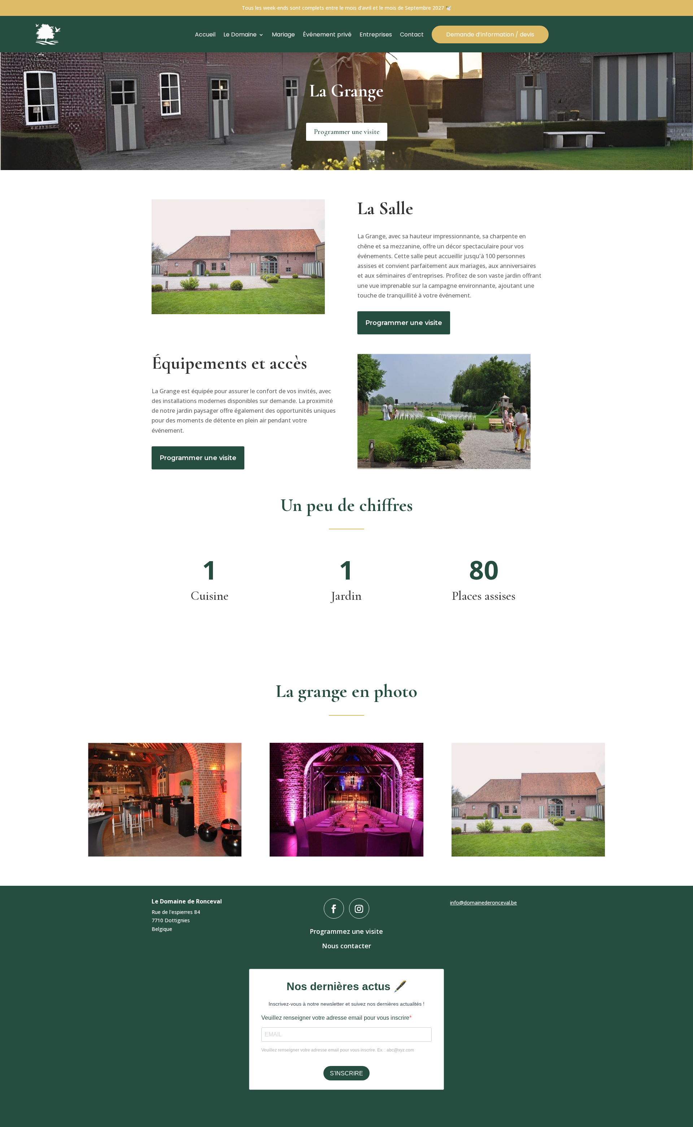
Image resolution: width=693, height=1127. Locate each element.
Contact (412, 34)
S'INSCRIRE (346, 1073)
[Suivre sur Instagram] (359, 908)
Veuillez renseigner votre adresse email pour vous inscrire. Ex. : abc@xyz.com (337, 1050)
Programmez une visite (346, 931)
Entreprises (375, 34)
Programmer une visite (346, 131)
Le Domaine (240, 34)
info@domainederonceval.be (483, 902)
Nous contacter (346, 945)
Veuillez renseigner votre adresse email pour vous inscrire (335, 1018)
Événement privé (327, 34)
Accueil (205, 34)
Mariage (283, 34)
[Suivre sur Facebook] (334, 908)
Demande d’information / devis (490, 34)
